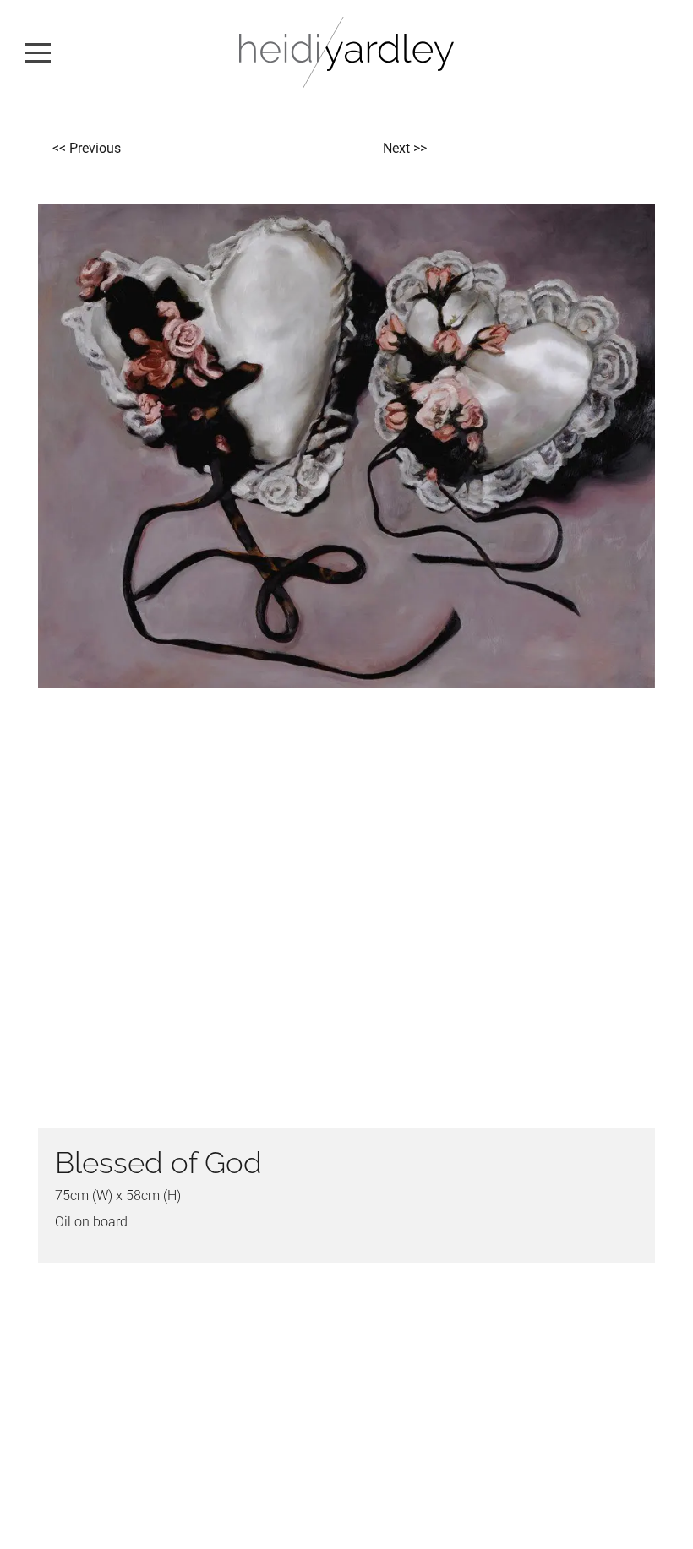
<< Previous (86, 148)
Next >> (405, 148)
